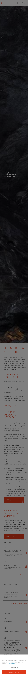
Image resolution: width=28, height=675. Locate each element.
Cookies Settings (14, 667)
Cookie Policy (12, 663)
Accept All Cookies (14, 672)
